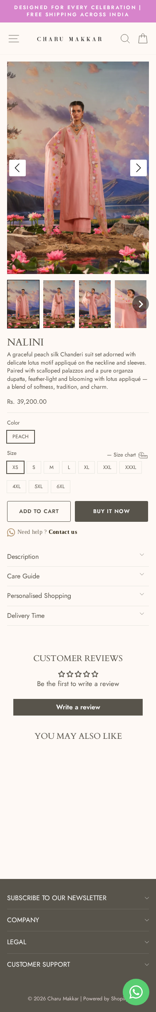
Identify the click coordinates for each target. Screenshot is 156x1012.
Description (23, 556)
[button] (23, 304)
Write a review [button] (78, 707)
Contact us (62, 532)
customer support (38, 964)
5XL (38, 486)
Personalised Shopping (39, 595)
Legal (16, 942)
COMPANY (23, 920)
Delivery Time (26, 615)
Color (13, 423)
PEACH (20, 436)
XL (86, 467)
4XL (16, 486)
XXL (107, 467)
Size (72, 453)
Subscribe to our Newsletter (56, 898)
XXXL (130, 467)
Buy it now (111, 511)
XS (15, 467)
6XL (60, 486)
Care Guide (23, 576)
